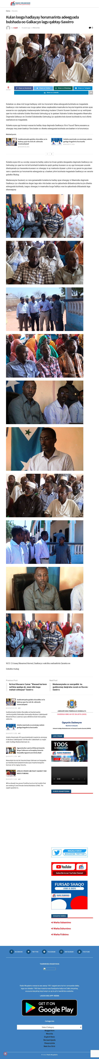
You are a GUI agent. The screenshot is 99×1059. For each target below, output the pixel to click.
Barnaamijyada (49, 1040)
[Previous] (47, 154)
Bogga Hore (49, 1031)
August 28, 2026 (24, 146)
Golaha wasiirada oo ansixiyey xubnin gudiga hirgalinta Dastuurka (77, 140)
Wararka (15, 11)
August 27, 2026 (69, 144)
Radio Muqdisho (52, 1055)
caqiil (15, 28)
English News (49, 1037)
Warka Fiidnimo (61, 934)
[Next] (51, 154)
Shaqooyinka (49, 1043)
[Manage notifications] (5, 1054)
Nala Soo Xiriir (49, 1046)
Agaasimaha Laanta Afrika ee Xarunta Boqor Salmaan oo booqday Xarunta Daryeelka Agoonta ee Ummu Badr (31, 750)
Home (8, 11)
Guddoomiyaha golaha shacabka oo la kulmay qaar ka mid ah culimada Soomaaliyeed (32, 141)
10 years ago (25, 28)
